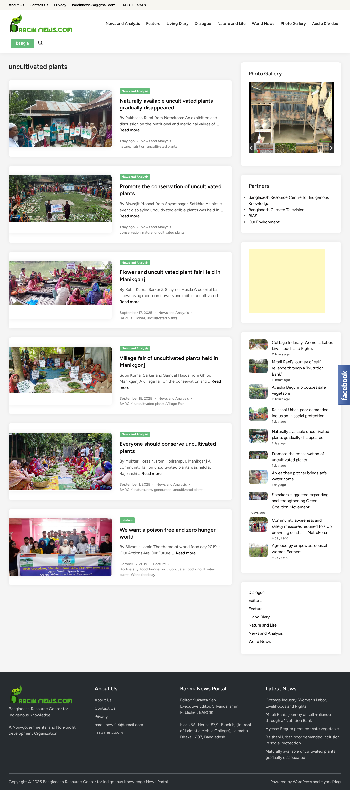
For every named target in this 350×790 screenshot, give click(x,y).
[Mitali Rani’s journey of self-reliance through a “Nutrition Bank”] (258, 367)
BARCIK (126, 318)
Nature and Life (231, 23)
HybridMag (331, 781)
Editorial (256, 600)
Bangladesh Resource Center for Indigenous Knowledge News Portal (105, 781)
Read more (130, 130)
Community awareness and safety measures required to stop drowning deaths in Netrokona (302, 526)
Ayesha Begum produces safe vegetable (302, 728)
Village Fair (175, 404)
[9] (327, 148)
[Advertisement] (287, 281)
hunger (155, 569)
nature (125, 146)
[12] (264, 148)
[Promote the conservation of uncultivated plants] (258, 456)
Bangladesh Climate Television (276, 209)
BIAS (253, 215)
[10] (306, 148)
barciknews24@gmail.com (93, 5)
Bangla (22, 43)
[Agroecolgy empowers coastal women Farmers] (258, 551)
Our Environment (264, 222)
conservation (130, 232)
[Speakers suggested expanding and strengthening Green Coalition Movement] (258, 497)
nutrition (138, 146)
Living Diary (178, 23)
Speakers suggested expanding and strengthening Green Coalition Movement (300, 500)
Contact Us (39, 5)
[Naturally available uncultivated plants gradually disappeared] (258, 437)
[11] (285, 148)
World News (263, 23)
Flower (139, 318)
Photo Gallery (293, 23)
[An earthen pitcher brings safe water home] (258, 478)
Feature (153, 23)
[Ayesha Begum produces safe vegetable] (258, 392)
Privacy (60, 5)
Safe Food (185, 569)
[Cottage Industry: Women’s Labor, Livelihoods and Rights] (258, 345)
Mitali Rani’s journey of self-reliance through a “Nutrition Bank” (298, 368)
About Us (16, 5)
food (144, 569)
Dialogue (203, 23)
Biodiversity (129, 569)
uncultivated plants (162, 146)
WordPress (302, 781)
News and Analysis (123, 23)
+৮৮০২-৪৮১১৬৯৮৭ (133, 5)
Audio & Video (325, 23)
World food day (143, 575)
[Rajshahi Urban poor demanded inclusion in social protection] (258, 414)
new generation (158, 490)
